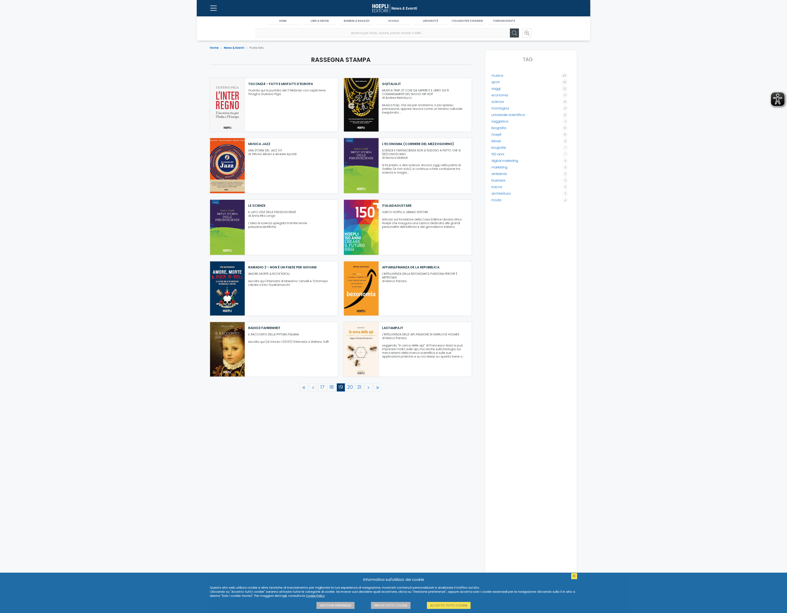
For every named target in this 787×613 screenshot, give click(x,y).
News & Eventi (234, 48)
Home (283, 21)
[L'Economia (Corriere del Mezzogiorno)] (361, 165)
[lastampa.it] (361, 349)
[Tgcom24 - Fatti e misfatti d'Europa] (227, 105)
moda (496, 200)
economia (499, 95)
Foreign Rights (504, 21)
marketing (499, 167)
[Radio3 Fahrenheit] (227, 349)
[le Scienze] (227, 227)
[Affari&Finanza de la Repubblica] (361, 288)
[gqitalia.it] (361, 105)
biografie (498, 147)
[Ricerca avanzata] (526, 32)
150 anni (497, 154)
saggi (495, 88)
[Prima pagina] (304, 387)
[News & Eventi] (393, 8)
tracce (496, 187)
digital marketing (504, 160)
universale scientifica (508, 114)
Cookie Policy (315, 596)
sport (495, 82)
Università (430, 21)
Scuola (393, 21)
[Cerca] (514, 32)
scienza (497, 101)
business (498, 180)
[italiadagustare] (361, 227)
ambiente (499, 173)
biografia (498, 128)
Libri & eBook (320, 21)
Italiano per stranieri (467, 21)
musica (497, 75)
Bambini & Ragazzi (357, 21)
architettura (501, 193)
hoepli (496, 134)
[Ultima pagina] (378, 387)
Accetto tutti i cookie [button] (448, 605)
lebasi (496, 141)
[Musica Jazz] (227, 165)
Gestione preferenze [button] (335, 605)
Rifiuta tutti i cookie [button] (390, 605)
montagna (500, 108)
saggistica (499, 121)
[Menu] (213, 8)
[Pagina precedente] (313, 387)
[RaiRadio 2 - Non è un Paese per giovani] (227, 288)
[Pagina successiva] (368, 387)
